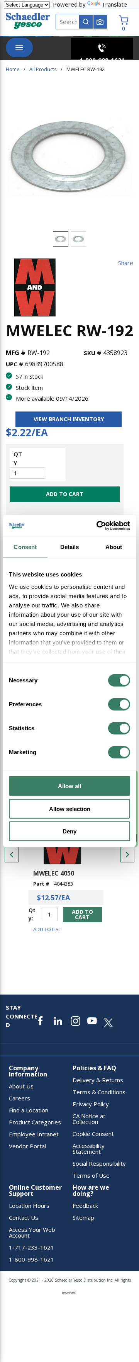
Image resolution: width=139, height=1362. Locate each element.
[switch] (119, 704)
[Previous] (12, 854)
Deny (69, 831)
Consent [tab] (25, 547)
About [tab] (113, 547)
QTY (18, 458)
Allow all (69, 786)
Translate (114, 4)
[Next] (127, 854)
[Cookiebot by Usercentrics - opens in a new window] (98, 525)
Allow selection (69, 808)
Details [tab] (69, 547)
